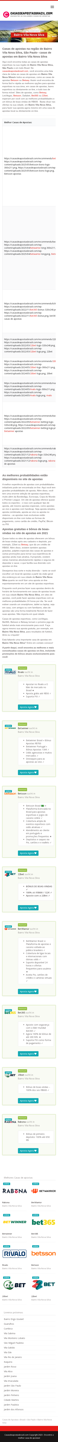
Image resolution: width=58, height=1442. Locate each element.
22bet (45, 95)
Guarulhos (9, 1323)
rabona (33, 454)
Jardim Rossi (10, 1366)
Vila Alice (8, 1371)
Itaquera (8, 1361)
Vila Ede (8, 1352)
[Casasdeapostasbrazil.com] (28, 14)
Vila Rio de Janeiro (13, 1357)
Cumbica (8, 1328)
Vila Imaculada (11, 1380)
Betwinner (9, 431)
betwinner (35, 421)
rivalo (33, 389)
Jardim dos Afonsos (14, 1409)
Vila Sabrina (9, 1333)
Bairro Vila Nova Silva (29, 676)
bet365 (33, 309)
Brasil (22, 1419)
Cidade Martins (11, 1399)
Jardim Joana (10, 1376)
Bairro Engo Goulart (14, 1319)
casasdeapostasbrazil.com (15, 71)
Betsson (15, 80)
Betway (25, 80)
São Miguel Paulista (14, 1342)
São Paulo (31, 1419)
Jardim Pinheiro (11, 1395)
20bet (33, 367)
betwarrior (35, 247)
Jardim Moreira (11, 1390)
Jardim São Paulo (12, 1385)
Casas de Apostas (10, 1419)
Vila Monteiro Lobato (14, 1338)
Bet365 (34, 95)
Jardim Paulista (11, 1404)
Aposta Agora (27, 707)
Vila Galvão (9, 1347)
